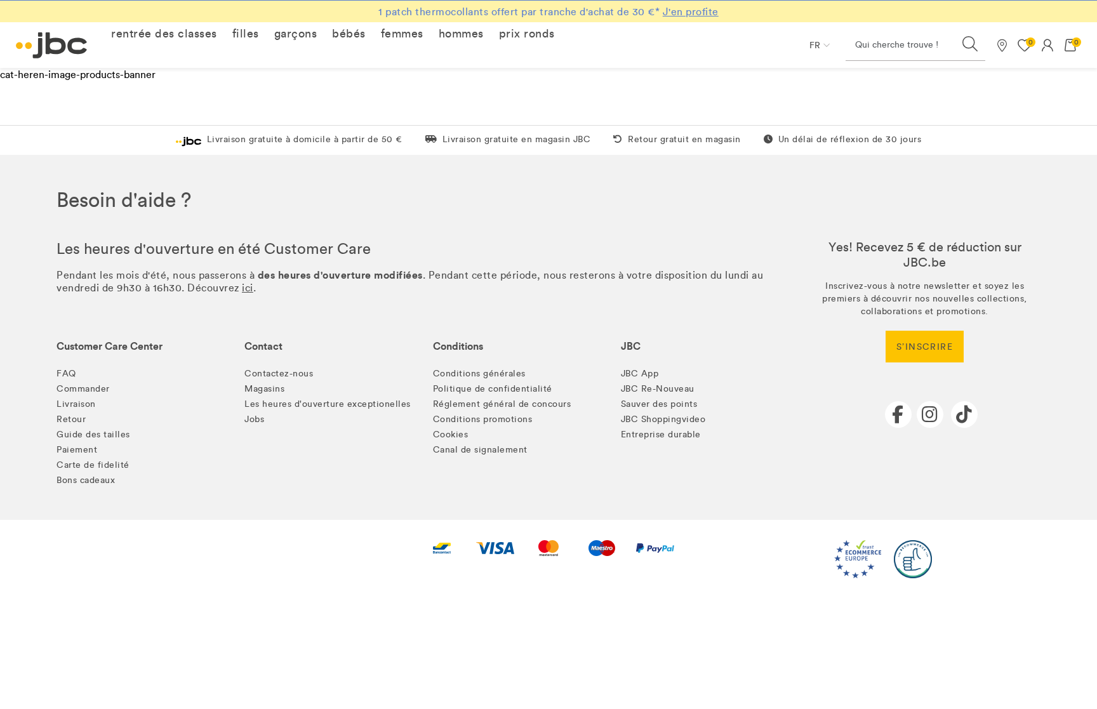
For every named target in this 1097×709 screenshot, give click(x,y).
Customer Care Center (110, 346)
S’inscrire (924, 346)
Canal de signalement (480, 449)
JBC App (640, 373)
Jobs (254, 419)
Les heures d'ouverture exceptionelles (327, 404)
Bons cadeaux (86, 480)
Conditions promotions (483, 419)
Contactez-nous (278, 373)
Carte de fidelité (93, 465)
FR (814, 45)
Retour (71, 419)
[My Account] (1047, 45)
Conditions (458, 346)
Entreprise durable (661, 434)
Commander (83, 388)
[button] (164, 33)
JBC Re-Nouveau (658, 388)
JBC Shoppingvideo (663, 419)
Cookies (451, 434)
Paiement (77, 449)
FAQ (66, 373)
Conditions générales (479, 373)
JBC (631, 346)
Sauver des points (659, 404)
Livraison (76, 404)
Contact (263, 346)
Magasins (264, 388)
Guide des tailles (93, 434)
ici (247, 288)
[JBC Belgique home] (51, 45)
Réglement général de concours (502, 404)
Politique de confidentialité (492, 388)
